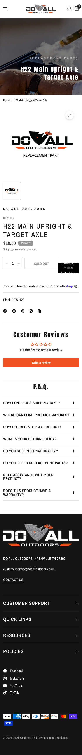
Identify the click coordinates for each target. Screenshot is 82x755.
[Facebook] (6, 311)
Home (6, 100)
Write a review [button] (41, 362)
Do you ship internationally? (30, 450)
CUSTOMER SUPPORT (26, 603)
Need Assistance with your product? (28, 476)
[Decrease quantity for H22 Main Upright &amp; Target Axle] (6, 263)
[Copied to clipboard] (40, 311)
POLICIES (13, 651)
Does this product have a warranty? (26, 492)
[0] (76, 9)
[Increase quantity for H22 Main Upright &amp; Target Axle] (19, 263)
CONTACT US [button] (13, 580)
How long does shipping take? (31, 402)
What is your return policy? (30, 438)
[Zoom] (69, 115)
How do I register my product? (32, 426)
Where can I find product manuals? (36, 414)
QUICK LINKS (17, 619)
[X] (14, 311)
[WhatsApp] (32, 311)
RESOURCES (16, 635)
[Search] (69, 9)
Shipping (8, 249)
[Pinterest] (23, 311)
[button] (68, 268)
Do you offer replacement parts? (35, 462)
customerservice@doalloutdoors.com (28, 569)
